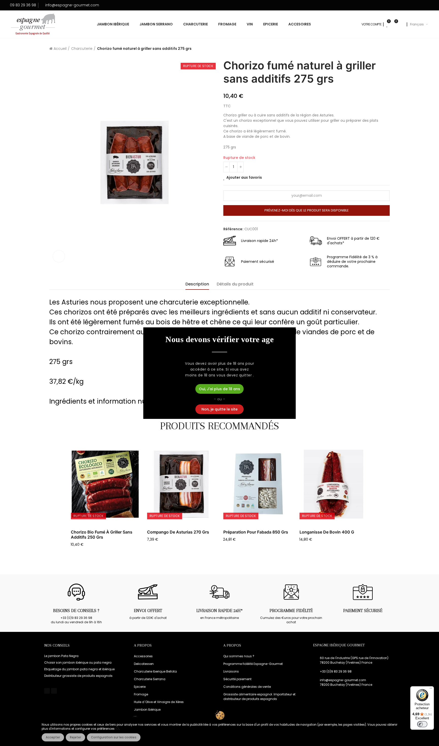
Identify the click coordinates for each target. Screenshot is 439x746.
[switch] (422, 724)
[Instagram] (54, 691)
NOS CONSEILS (57, 645)
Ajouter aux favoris (244, 177)
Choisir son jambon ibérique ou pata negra (78, 662)
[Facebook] (47, 691)
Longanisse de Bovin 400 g (327, 532)
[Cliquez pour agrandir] (59, 256)
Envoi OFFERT (148, 610)
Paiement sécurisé (362, 610)
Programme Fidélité (291, 610)
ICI (117, 729)
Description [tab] (197, 284)
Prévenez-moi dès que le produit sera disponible (306, 210)
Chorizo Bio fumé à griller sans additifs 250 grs (101, 534)
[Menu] (431, 689)
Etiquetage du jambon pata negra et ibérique (79, 669)
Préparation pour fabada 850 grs (255, 532)
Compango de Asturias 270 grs (178, 532)
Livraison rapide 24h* (219, 610)
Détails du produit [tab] (235, 284)
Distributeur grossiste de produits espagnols (78, 676)
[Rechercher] (401, 24)
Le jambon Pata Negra (61, 656)
